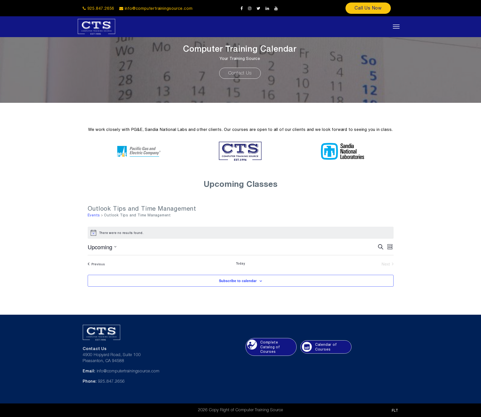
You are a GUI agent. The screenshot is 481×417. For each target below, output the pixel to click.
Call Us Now (368, 8)
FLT (395, 410)
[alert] (241, 233)
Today (240, 263)
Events (94, 215)
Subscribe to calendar (238, 280)
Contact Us (240, 73)
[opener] (396, 27)
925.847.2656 (100, 8)
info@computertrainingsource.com (159, 8)
